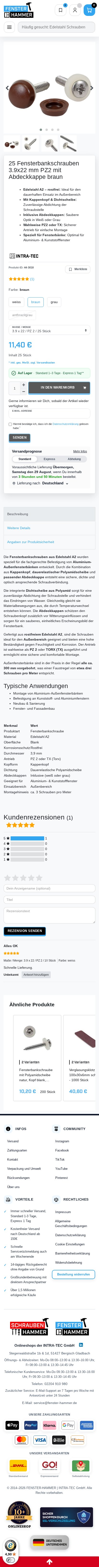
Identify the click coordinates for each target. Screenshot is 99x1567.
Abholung (74, 459)
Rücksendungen (18, 1178)
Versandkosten (45, 363)
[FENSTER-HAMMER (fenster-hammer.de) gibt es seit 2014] (19, 1514)
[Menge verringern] (23, 391)
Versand (13, 1141)
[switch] (10, 1560)
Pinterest (61, 1178)
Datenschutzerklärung (70, 1235)
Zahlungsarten (17, 1150)
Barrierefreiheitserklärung (72, 1253)
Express (49, 459)
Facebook (62, 1150)
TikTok (60, 1159)
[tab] (49, 514)
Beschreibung (17, 514)
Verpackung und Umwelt (24, 1168)
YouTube (61, 1168)
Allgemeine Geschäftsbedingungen (71, 1223)
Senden (19, 437)
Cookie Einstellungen (70, 1244)
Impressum (63, 1212)
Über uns (13, 1187)
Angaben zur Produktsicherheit (30, 542)
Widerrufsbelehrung (68, 1262)
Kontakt (12, 1159)
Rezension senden (25, 931)
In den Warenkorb (57, 387)
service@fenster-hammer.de (55, 1403)
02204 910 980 (56, 1384)
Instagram (62, 1141)
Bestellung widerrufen (73, 1274)
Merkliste (80, 269)
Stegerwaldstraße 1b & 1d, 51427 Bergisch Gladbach (49, 1353)
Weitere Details (18, 528)
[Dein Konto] (75, 10)
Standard (25, 459)
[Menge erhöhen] (23, 385)
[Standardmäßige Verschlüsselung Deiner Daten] (66, 1517)
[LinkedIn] (81, 1344)
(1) (32, 279)
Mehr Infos (80, 451)
